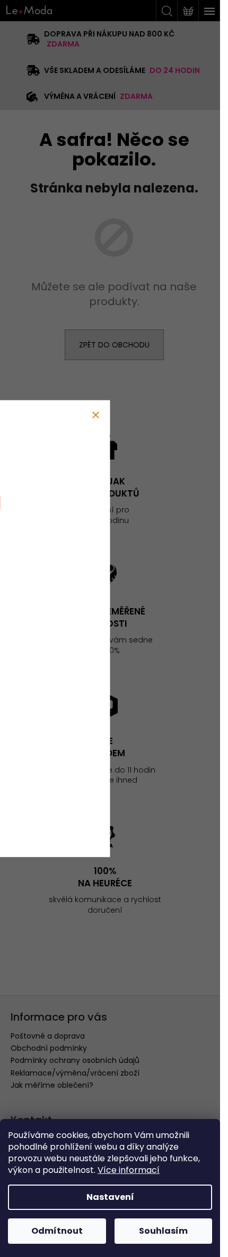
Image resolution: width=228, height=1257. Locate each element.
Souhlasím (163, 1231)
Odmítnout (57, 1231)
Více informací (129, 1170)
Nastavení (110, 1197)
